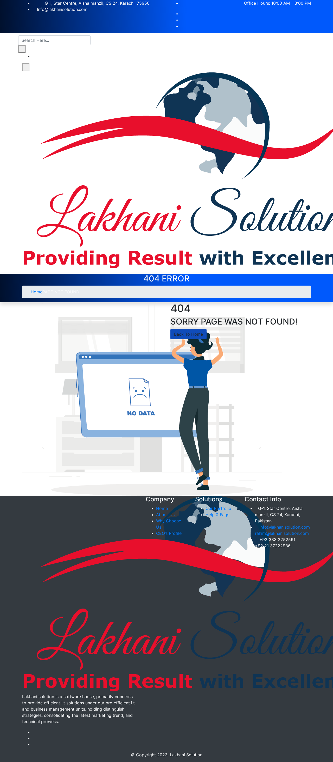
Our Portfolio (218, 508)
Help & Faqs (217, 514)
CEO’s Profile (169, 533)
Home (35, 291)
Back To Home (188, 334)
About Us (165, 514)
